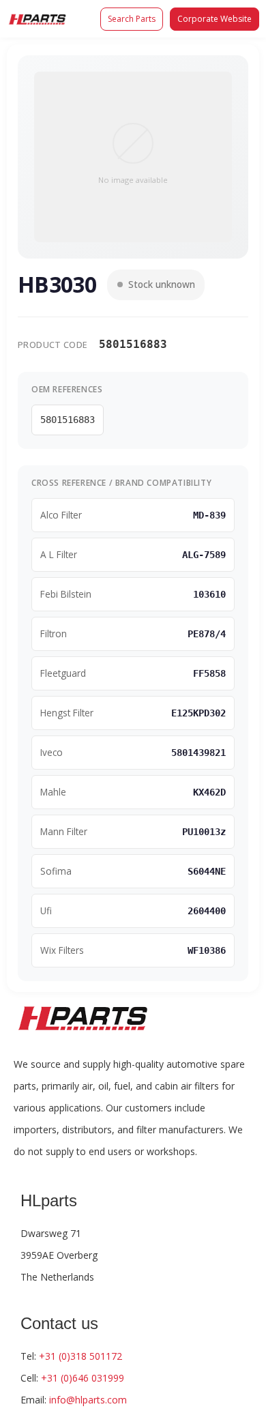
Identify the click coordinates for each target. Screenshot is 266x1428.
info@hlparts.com (88, 1399)
